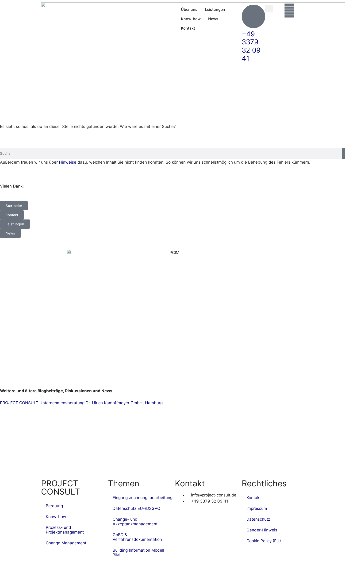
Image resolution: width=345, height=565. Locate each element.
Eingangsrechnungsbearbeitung (141, 497)
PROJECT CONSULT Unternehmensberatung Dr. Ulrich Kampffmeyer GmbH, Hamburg (81, 402)
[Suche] (343, 153)
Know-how (56, 516)
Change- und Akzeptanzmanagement (135, 521)
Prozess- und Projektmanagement (65, 529)
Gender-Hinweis (261, 530)
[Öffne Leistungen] (228, 9)
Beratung (54, 506)
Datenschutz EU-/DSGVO (136, 508)
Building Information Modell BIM (138, 552)
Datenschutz (258, 519)
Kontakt (253, 497)
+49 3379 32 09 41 (251, 46)
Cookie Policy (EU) (263, 540)
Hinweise (67, 162)
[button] (269, 8)
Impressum (256, 508)
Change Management (66, 543)
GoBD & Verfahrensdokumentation (137, 537)
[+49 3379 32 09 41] (253, 16)
